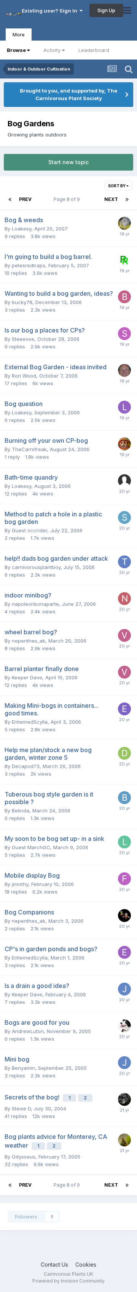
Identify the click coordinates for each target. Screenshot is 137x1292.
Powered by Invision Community (68, 1281)
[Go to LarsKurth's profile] (124, 842)
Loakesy (21, 229)
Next (111, 199)
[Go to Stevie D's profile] (124, 1099)
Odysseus (23, 1157)
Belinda (20, 811)
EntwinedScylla (30, 722)
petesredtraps (28, 265)
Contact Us (54, 1264)
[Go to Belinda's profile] (124, 797)
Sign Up (106, 10)
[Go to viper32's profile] (124, 635)
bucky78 (22, 302)
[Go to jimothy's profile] (124, 915)
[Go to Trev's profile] (124, 443)
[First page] (10, 199)
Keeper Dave (27, 677)
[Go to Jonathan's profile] (124, 989)
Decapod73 (26, 766)
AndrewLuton (28, 1031)
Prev (25, 199)
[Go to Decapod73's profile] (124, 753)
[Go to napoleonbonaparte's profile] (124, 598)
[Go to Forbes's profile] (124, 878)
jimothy (20, 884)
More (19, 34)
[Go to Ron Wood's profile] (124, 370)
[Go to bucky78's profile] (124, 296)
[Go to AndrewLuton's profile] (124, 1025)
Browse (16, 50)
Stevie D (21, 1108)
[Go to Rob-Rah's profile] (124, 260)
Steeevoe (23, 339)
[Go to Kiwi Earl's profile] (124, 223)
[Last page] (127, 199)
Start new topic (68, 162)
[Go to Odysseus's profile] (124, 1140)
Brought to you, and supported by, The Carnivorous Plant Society (68, 94)
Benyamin (23, 1068)
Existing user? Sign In (51, 11)
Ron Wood (24, 376)
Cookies (85, 1264)
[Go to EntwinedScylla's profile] (124, 708)
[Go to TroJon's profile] (124, 561)
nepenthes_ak (28, 641)
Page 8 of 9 (68, 199)
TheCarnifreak (29, 449)
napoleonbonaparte (35, 604)
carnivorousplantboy (36, 567)
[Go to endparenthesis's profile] (124, 952)
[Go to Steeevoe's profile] (124, 333)
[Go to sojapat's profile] (124, 517)
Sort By (117, 185)
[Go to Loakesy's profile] (124, 407)
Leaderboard (93, 50)
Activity (52, 50)
